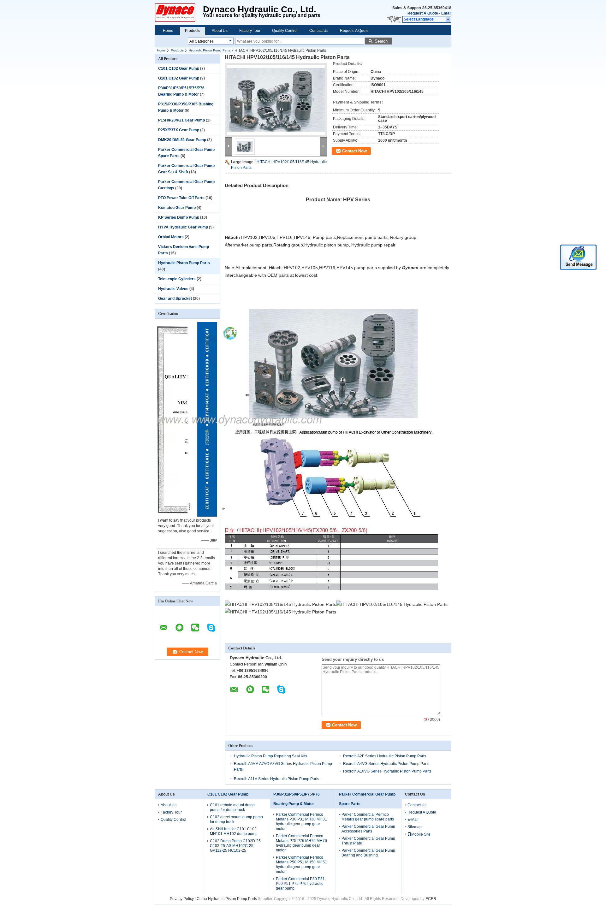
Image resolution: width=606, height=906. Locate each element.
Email (446, 13)
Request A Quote (422, 13)
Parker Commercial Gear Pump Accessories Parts (368, 828)
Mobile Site (421, 834)
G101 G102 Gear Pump (178, 78)
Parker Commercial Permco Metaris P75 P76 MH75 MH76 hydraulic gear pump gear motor (301, 843)
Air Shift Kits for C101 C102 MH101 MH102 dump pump (234, 831)
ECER (430, 899)
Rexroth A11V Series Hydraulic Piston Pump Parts (276, 779)
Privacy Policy (182, 899)
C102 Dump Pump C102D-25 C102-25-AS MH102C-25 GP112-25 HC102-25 (235, 846)
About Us (220, 30)
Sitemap (414, 827)
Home (168, 30)
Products (192, 30)
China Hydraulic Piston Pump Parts (227, 899)
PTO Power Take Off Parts (181, 198)
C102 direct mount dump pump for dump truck (236, 819)
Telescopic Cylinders (177, 279)
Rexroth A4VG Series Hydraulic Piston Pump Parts (386, 763)
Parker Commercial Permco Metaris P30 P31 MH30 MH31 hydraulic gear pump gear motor (301, 821)
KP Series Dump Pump (178, 217)
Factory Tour (249, 30)
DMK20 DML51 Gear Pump (182, 140)
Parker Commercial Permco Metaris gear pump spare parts (368, 816)
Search (381, 41)
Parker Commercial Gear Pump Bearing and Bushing (368, 852)
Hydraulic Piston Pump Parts (209, 50)
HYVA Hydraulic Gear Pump (183, 227)
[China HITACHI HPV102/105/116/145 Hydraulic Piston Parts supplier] (276, 100)
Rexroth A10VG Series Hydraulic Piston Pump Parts (387, 771)
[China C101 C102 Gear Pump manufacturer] (179, 12)
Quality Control (285, 30)
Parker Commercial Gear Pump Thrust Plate (368, 840)
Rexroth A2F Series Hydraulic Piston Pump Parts (384, 756)
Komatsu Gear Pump (177, 207)
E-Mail (413, 819)
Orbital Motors (171, 237)
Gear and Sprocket (175, 298)
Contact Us (318, 30)
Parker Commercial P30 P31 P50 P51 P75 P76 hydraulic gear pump (300, 884)
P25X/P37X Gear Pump (178, 130)
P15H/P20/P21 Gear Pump (181, 120)
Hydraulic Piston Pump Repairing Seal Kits (270, 756)
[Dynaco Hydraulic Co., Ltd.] (448, 19)
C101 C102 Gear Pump (178, 68)
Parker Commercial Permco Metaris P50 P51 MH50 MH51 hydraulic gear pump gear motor (301, 864)
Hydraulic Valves (173, 289)
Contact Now (354, 151)
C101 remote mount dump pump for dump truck (232, 807)
